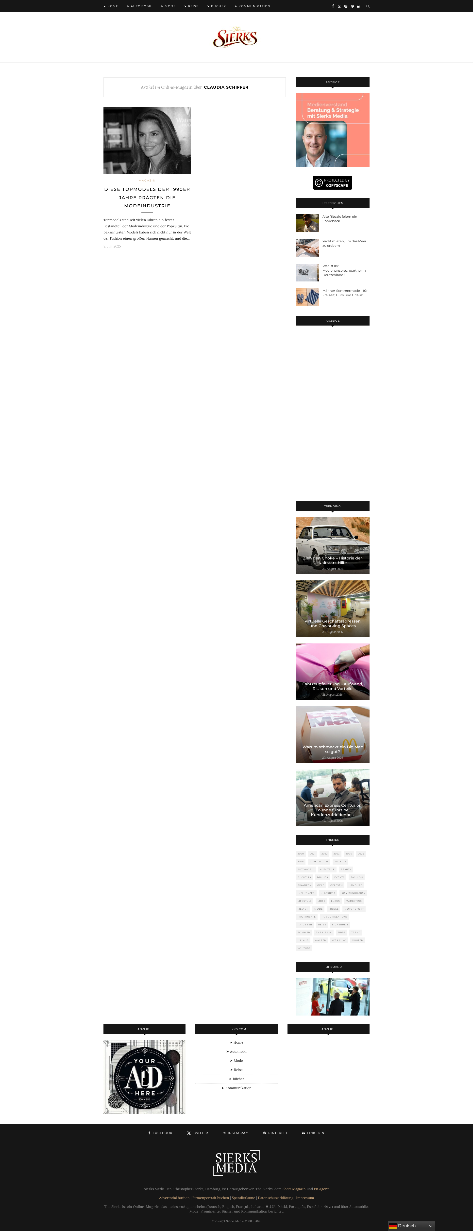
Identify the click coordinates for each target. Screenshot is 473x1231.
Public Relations (335, 916)
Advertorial (319, 861)
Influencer (306, 893)
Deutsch (406, 1225)
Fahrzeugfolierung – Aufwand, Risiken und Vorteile (332, 686)
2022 (324, 853)
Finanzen (304, 885)
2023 (337, 853)
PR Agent (321, 1189)
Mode (318, 908)
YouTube (304, 948)
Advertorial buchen (174, 1198)
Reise (322, 924)
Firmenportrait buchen (210, 1198)
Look (321, 901)
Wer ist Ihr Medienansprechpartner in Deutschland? (344, 270)
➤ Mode (168, 6)
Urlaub (303, 940)
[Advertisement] (333, 414)
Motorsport (354, 908)
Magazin (147, 180)
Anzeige (340, 861)
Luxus (335, 901)
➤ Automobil (139, 6)
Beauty (346, 869)
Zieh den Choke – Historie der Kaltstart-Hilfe (332, 560)
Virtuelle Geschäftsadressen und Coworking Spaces (332, 623)
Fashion (357, 877)
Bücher (322, 877)
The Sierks (324, 932)
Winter (357, 940)
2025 (361, 853)
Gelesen (336, 885)
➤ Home (110, 6)
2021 (313, 853)
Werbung (339, 940)
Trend (355, 932)
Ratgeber (305, 924)
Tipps (341, 932)
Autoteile (327, 869)
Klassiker (328, 893)
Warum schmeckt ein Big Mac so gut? (333, 749)
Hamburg (356, 885)
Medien (303, 908)
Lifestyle (305, 901)
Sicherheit (340, 924)
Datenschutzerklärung (275, 1198)
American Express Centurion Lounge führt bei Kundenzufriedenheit (333, 810)
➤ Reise (191, 6)
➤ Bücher (216, 6)
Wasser (320, 940)
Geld (320, 885)
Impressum (305, 1198)
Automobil (306, 869)
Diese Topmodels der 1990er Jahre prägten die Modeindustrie (147, 198)
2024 (349, 853)
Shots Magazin (294, 1189)
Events (339, 877)
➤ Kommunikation (252, 6)
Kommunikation (353, 893)
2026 (301, 861)
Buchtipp (304, 877)
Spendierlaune (243, 1198)
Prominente (307, 916)
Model (333, 908)
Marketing (354, 901)
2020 (301, 853)
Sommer (304, 932)
